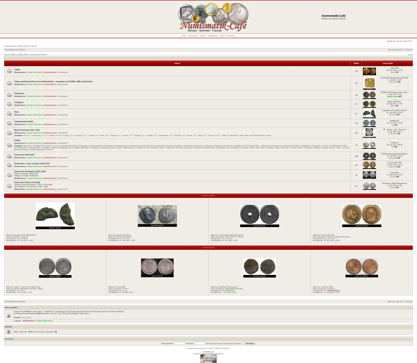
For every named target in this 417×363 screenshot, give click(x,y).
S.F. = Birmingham (161, 135)
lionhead (392, 115)
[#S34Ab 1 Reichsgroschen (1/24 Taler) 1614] (369, 98)
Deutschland (105, 148)
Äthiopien (18, 102)
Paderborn (19, 93)
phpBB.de (220, 354)
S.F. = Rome (187, 135)
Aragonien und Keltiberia (184, 146)
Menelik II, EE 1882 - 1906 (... (32, 289)
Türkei (338, 148)
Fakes (268, 135)
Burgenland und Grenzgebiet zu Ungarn (232, 148)
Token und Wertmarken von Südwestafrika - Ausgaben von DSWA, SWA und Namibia (53, 81)
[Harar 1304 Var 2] (369, 107)
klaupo (392, 187)
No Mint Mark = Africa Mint (238, 135)
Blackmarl (393, 158)
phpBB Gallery (202, 348)
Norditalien (95, 148)
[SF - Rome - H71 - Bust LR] (369, 137)
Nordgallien (45, 148)
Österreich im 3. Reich (234, 237)
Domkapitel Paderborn (234, 289)
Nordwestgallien (34, 148)
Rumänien (308, 148)
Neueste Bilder (10, 55)
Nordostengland (121, 146)
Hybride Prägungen (37, 150)
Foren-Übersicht (11, 50)
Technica (49, 150)
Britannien (28, 146)
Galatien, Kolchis (328, 148)
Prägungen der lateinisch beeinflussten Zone (231, 146)
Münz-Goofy (392, 97)
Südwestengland (95, 146)
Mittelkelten (85, 148)
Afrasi (392, 106)
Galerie (203, 36)
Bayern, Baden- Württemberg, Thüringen (127, 148)
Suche (222, 36)
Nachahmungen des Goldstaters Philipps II (284, 146)
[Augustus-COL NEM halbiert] (369, 118)
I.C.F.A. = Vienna (48, 135)
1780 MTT (393, 134)
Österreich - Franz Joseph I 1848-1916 (32, 163)
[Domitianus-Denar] (157, 226)
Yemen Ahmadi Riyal (257, 135)
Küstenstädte (159, 146)
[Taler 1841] (369, 178)
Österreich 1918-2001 (24, 155)
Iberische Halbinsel (145, 146)
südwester (393, 82)
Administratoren (50, 72)
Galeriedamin (62, 72)
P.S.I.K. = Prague (62, 135)
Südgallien (306, 146)
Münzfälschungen (21, 150)
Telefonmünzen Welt (23, 121)
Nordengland (83, 146)
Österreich (188, 148)
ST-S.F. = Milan (221, 135)
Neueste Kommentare (38, 55)
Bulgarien (317, 148)
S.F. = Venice (208, 135)
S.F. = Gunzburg (76, 135)
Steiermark (260, 148)
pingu (393, 72)
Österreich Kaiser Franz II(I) (27, 182)
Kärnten (252, 148)
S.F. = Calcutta (147, 135)
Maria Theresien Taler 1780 (27, 130)
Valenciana (199, 146)
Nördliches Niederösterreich (204, 148)
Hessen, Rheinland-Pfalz (153, 148)
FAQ (184, 36)
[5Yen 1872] (369, 75)
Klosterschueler (333, 290)
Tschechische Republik (173, 148)
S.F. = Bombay (134, 135)
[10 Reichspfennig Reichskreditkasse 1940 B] (369, 159)
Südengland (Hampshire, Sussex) (46, 146)
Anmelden (230, 36)
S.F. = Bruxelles (175, 135)
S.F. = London (122, 135)
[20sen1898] (157, 277)
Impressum (192, 36)
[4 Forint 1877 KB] (369, 168)
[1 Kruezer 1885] (361, 277)
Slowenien (285, 148)
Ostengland (132, 146)
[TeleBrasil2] (369, 126)
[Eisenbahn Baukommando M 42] (369, 89)
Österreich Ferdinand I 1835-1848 (29, 171)
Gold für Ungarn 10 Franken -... (339, 237)
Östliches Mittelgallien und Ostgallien (65, 148)
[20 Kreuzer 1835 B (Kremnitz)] (369, 189)
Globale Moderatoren (35, 72)
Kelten (17, 140)
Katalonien (170, 146)
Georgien (345, 148)
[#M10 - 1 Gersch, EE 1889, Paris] (55, 277)
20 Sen (126, 289)
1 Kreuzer (331, 289)
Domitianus (127, 237)
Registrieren (213, 36)
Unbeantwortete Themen (14, 46)
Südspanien (208, 146)
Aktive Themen (31, 46)
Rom (16, 112)
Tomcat (393, 177)
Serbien (300, 148)
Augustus (24, 237)
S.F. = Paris (99, 135)
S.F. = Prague (110, 135)
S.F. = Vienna (89, 135)
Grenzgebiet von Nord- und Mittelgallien (326, 146)
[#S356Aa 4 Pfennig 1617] (259, 277)
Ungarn (277, 148)
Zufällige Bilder (23, 55)
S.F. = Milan (197, 135)
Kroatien (293, 148)
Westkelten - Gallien (258, 146)
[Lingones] (369, 148)
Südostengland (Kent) (68, 146)
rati (393, 125)
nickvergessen (224, 348)
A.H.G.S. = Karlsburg (32, 135)
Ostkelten (269, 148)
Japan (17, 69)
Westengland (108, 146)
